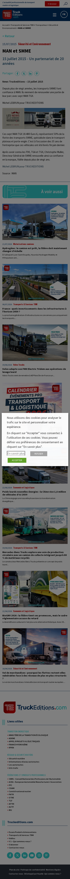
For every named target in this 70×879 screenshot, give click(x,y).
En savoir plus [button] (16, 453)
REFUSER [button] (38, 453)
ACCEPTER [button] (17, 460)
